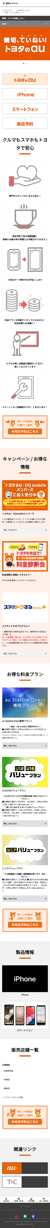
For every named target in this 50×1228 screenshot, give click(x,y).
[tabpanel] (25, 43)
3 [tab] (27, 64)
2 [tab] (25, 64)
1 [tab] (23, 64)
